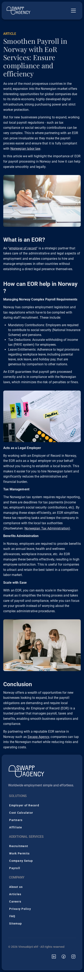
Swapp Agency (38, 737)
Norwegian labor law (25, 149)
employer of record (23, 248)
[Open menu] (73, 10)
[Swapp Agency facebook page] (61, 956)
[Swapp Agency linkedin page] (51, 956)
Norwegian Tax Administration (46, 528)
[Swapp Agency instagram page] (71, 956)
